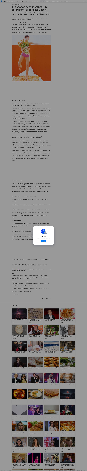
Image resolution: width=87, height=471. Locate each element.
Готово (43, 241)
